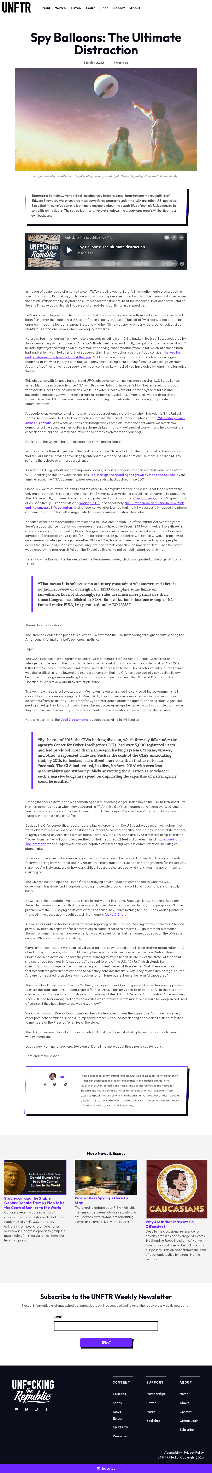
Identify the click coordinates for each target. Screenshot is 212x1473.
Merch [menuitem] (150, 1412)
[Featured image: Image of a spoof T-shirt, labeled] (177, 1217)
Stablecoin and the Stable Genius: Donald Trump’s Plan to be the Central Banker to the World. (34, 1203)
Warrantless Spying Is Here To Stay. (101, 1200)
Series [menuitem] (117, 1403)
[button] (45, 8)
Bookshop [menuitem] (153, 1421)
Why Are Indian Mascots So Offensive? (170, 1224)
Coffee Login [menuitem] (189, 1421)
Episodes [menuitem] (119, 1394)
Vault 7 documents (74, 719)
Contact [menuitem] (186, 1412)
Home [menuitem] (184, 1394)
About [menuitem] (184, 1403)
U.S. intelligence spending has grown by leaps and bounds (132, 475)
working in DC (90, 503)
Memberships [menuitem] (156, 1394)
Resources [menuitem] (120, 1436)
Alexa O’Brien (114, 914)
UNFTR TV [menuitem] (120, 1427)
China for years (144, 498)
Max (61, 1077)
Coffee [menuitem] (151, 1403)
